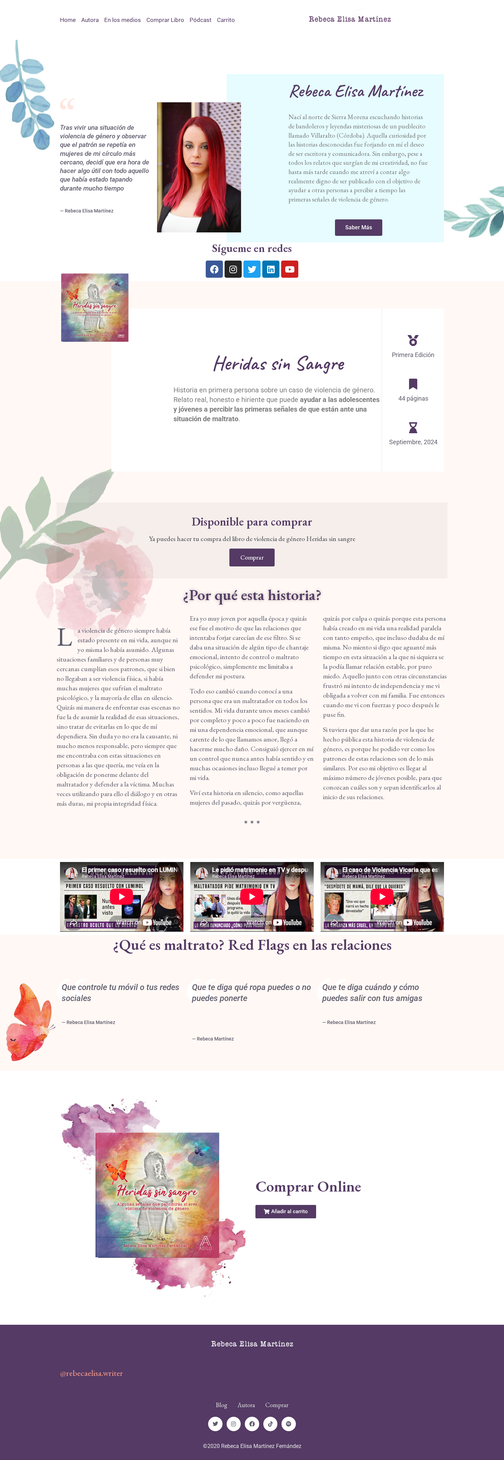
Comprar (252, 557)
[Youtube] (289, 269)
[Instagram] (233, 269)
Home (68, 19)
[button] (285, 1211)
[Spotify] (288, 1424)
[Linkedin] (270, 269)
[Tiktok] (270, 1424)
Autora (90, 19)
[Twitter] (252, 269)
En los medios (122, 19)
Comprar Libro (165, 19)
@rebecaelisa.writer (91, 1372)
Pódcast (201, 19)
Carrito (226, 19)
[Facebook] (214, 269)
